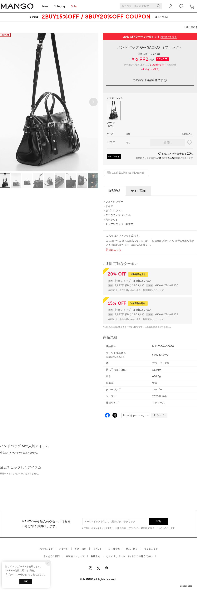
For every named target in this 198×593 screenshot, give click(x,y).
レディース (158, 403)
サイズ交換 (114, 549)
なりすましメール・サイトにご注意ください (129, 556)
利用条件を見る (169, 36)
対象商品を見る (138, 274)
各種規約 (95, 556)
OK (25, 581)
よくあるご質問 (51, 556)
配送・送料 (80, 549)
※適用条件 (171, 65)
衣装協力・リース (75, 556)
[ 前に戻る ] (191, 27)
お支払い (63, 549)
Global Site (186, 585)
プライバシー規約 (137, 528)
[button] (93, 102)
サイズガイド (114, 156)
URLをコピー (159, 415)
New (45, 6)
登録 (158, 521)
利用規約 (120, 528)
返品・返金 (132, 549)
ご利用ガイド (46, 549)
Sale (74, 6)
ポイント (97, 549)
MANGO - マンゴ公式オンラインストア (17, 6)
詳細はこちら (113, 249)
